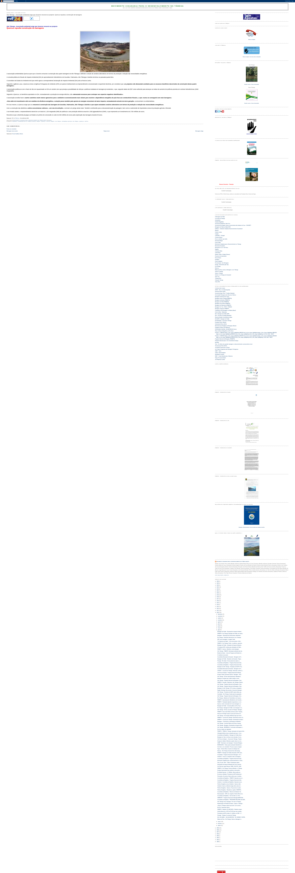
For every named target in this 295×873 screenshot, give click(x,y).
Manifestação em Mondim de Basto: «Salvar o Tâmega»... (230, 803)
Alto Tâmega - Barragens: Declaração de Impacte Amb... (230, 725)
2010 (218, 612)
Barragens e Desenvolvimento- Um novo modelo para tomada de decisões (252, 527)
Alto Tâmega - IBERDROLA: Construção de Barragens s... (230, 727)
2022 (218, 589)
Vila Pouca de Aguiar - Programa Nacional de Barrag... (229, 672)
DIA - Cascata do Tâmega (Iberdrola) (223, 315)
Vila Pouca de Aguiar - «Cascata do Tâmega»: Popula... (229, 739)
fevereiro (220, 823)
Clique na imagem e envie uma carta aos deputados (252, 56)
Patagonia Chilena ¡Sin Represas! (222, 327)
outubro (219, 618)
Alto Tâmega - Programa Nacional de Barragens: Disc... (229, 696)
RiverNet (217, 342)
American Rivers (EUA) (220, 291)
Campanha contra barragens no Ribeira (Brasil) (225, 310)
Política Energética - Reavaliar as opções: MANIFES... (229, 789)
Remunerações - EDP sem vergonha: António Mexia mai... (230, 793)
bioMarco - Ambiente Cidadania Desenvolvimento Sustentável (228, 228)
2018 (218, 596)
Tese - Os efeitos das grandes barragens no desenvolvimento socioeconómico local (233, 344)
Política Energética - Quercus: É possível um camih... (229, 787)
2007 (218, 831)
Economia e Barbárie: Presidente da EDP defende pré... (229, 774)
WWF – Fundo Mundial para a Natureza (224, 356)
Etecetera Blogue (219, 240)
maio (219, 627)
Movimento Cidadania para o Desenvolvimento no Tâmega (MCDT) (233, 561)
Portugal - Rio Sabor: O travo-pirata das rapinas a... (228, 660)
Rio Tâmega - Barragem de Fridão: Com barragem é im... (230, 707)
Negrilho (217, 249)
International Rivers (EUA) (221, 324)
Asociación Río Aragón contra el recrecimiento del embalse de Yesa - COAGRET (233, 225)
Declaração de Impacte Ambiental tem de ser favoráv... (229, 764)
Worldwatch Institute (219, 354)
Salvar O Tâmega (219, 271)
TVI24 (16, 118)
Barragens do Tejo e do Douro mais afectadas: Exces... (229, 737)
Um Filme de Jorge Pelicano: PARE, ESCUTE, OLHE (229, 766)
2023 (218, 587)
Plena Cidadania (218, 261)
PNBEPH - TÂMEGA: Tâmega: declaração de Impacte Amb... (231, 731)
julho (219, 624)
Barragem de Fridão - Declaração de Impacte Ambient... (229, 631)
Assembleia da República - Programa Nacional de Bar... (229, 662)
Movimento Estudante (220, 245)
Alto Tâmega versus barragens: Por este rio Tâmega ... (229, 801)
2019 (218, 594)
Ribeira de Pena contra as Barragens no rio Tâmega (226, 269)
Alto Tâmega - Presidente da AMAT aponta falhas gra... (229, 692)
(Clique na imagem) (251, 39)
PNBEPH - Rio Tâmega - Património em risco (61, 121)
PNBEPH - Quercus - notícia (43, 121)
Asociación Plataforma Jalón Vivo (222, 223)
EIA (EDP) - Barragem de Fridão (222, 319)
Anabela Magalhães (219, 221)
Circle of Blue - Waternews (221, 312)
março (219, 821)
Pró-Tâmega (217, 266)
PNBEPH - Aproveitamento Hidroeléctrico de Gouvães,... (230, 700)
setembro (220, 620)
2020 (218, 592)
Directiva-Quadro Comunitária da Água (223, 317)
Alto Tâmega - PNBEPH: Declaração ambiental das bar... (230, 651)
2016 (218, 600)
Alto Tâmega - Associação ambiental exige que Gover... (229, 715)
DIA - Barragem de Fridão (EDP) (222, 313)
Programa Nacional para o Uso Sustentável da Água (226, 340)
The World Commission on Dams (222, 347)
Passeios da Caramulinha (220, 256)
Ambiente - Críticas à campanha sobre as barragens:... (229, 756)
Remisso (217, 268)
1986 (218, 841)
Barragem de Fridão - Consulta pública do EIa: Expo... (229, 705)
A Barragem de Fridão (220, 216)
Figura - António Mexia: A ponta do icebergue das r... (229, 748)
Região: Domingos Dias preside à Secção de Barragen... (230, 690)
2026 (218, 581)
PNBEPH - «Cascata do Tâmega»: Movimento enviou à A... (230, 717)
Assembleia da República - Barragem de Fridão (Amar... (229, 735)
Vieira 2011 (217, 281)
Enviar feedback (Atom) (17, 133)
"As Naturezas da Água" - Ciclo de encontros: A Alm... (229, 641)
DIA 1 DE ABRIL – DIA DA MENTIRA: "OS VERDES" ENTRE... (231, 817)
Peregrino (217, 259)
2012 (218, 608)
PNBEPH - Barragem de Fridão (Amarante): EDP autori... (230, 752)
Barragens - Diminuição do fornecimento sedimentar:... (229, 635)
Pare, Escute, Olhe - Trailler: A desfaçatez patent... (228, 762)
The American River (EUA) (221, 345)
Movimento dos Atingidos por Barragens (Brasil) (225, 325)
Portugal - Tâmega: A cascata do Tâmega (226, 815)
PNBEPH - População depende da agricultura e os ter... (229, 702)
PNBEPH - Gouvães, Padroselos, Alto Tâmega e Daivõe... (230, 682)
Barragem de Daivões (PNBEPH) (222, 300)
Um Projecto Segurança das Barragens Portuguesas (226, 349)
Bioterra (216, 230)
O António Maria (218, 251)
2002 (218, 839)
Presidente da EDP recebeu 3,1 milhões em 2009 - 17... (229, 813)
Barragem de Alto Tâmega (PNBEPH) (223, 298)
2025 (218, 583)
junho (219, 626)
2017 (218, 598)
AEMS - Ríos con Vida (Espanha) (222, 289)
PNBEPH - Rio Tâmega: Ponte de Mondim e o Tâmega (229, 768)
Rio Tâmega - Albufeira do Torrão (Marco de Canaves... (229, 698)
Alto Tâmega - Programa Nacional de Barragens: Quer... (229, 680)
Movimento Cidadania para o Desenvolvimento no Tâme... (230, 760)
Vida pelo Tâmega (219, 280)
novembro (220, 616)
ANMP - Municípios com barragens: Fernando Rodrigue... (230, 743)
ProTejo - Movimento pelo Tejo (222, 264)
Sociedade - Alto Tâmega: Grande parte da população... (229, 694)
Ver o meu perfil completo (222, 575)
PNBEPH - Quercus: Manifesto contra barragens (228, 649)
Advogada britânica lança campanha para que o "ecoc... (229, 733)
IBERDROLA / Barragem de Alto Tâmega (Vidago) (24, 121)
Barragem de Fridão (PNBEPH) (222, 301)
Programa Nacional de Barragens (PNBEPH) (225, 339)
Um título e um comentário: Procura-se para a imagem (229, 746)
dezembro (220, 614)
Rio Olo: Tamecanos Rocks (223, 807)
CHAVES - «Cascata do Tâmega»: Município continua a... (230, 670)
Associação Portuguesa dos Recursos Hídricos (225, 295)
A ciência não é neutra (220, 288)
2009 (218, 828)
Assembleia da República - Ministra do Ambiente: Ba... (229, 791)
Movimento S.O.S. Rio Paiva (221, 247)
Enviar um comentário (11, 129)
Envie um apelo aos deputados (224, 729)
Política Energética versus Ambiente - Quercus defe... (229, 784)
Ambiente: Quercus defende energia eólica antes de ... (229, 786)
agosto (219, 622)
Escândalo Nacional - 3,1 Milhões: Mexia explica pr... (229, 772)
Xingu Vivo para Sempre (220, 357)
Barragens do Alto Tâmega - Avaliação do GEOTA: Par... (230, 666)
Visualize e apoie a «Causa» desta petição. (251, 84)
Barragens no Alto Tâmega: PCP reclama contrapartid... (229, 688)
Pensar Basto (218, 257)
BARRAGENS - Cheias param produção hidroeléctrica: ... (230, 744)
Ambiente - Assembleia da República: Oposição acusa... (230, 782)
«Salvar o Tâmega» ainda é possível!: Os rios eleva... (229, 805)
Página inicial (106, 131)
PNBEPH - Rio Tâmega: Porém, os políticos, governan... (230, 643)
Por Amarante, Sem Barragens (222, 263)
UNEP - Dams (218, 351)
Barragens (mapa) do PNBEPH (222, 308)
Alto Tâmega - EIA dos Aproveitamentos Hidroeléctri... (229, 676)
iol (18, 118)
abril (219, 629)
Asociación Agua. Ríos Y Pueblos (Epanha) (224, 293)
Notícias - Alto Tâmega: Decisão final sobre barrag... (229, 750)
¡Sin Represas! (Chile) (220, 359)
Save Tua (217, 276)
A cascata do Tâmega (220, 218)
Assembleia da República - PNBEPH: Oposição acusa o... (230, 778)
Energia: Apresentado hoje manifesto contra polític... (229, 770)
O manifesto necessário (222, 655)
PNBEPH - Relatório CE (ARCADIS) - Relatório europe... (230, 809)
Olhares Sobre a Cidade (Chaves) (222, 254)
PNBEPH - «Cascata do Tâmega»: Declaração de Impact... (230, 719)
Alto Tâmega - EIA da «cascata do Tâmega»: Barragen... (230, 709)
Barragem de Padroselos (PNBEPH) (223, 305)
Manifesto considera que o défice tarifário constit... (228, 678)
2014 (218, 604)
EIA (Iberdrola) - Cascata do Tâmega (223, 320)
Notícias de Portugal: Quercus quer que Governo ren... (229, 713)
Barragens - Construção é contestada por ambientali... (229, 721)
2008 (218, 830)
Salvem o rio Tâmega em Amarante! (223, 275)
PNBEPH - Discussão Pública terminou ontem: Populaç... (230, 711)
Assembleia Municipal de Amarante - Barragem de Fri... (229, 657)
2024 (218, 585)
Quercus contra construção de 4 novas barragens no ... (229, 703)
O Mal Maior (217, 252)
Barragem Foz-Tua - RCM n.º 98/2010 (223, 307)
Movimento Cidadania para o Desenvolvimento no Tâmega (147, 6)
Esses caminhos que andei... (221, 239)
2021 (218, 591)
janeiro (219, 825)
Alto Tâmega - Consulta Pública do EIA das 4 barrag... (229, 723)
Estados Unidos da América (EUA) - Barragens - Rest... (229, 674)
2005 (218, 835)
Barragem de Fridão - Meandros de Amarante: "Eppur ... (229, 659)
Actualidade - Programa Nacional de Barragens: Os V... (229, 754)
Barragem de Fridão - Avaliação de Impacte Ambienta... (229, 645)
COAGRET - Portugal (220, 235)
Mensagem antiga (199, 131)
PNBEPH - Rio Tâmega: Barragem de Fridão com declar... (230, 633)
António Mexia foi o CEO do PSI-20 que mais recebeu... (229, 811)
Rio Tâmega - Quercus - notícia (80, 121)
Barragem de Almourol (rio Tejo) (222, 296)
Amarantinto (217, 220)
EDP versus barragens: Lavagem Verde (226, 639)
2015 (218, 602)
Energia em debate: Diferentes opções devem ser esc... (229, 741)
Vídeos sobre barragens (220, 352)
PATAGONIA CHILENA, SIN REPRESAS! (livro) (225, 329)
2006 (218, 833)
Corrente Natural (218, 237)
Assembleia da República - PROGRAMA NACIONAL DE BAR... (231, 799)
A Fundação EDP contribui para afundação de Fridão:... (229, 647)
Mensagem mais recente (12, 131)
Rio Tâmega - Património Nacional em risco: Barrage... (229, 637)
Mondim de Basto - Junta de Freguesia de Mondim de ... (230, 653)
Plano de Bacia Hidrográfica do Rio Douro (224, 330)
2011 (218, 610)
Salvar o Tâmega (219, 273)
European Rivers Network (220, 322)
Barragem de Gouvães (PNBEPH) (222, 303)
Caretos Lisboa (218, 232)
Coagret (216, 233)
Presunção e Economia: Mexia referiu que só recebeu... (229, 776)
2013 (218, 606)
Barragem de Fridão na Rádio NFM (222, 227)
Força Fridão (218, 242)
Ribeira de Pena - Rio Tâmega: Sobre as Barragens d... (229, 819)
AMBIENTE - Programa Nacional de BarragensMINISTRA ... (230, 797)
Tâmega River (218, 278)
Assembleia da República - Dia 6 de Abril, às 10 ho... (229, 795)
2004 (218, 837)
